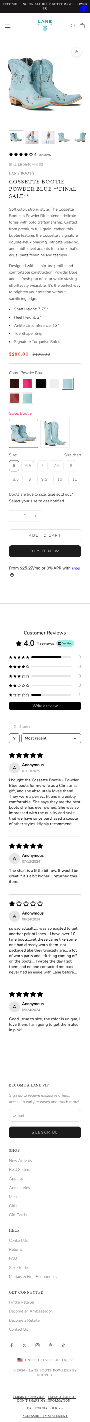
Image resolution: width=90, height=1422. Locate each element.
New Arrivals (20, 1160)
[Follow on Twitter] (24, 1345)
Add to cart (45, 535)
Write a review (45, 706)
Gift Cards (18, 1215)
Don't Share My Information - (45, 1400)
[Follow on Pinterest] (50, 1345)
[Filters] (14, 738)
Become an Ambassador (30, 1311)
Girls (13, 1206)
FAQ (13, 1258)
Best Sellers (19, 1169)
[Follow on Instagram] (37, 1345)
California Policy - (45, 1408)
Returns (16, 1249)
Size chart (72, 455)
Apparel (16, 1178)
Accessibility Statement (45, 1416)
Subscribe (45, 1132)
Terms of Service (29, 1397)
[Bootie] (23, 433)
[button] (21, 154)
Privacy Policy (62, 1397)
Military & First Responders (33, 1276)
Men (13, 1196)
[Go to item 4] (64, 137)
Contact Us (18, 1240)
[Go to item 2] (32, 137)
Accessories (19, 1188)
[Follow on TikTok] (63, 1345)
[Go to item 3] (48, 137)
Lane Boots (21, 173)
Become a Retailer (25, 1320)
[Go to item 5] (80, 137)
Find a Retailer (21, 1302)
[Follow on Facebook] (11, 1345)
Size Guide (18, 1267)
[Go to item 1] (16, 137)
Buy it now (45, 551)
